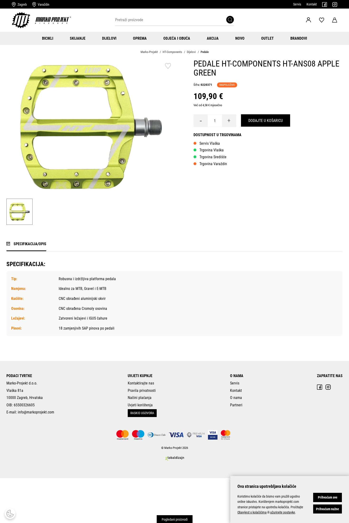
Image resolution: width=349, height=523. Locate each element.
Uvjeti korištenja (140, 405)
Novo (240, 38)
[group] (90, 126)
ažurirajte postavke (282, 512)
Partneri (236, 405)
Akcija (213, 38)
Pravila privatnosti (142, 390)
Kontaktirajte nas (141, 383)
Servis (297, 4)
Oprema (140, 38)
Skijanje (77, 38)
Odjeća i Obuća (176, 38)
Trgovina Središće (212, 157)
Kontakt (312, 4)
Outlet (267, 38)
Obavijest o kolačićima (252, 512)
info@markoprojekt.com (36, 412)
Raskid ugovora (142, 413)
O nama (236, 397)
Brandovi (298, 38)
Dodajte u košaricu (265, 120)
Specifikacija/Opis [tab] (30, 244)
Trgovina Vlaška (211, 150)
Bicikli (47, 38)
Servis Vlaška (209, 143)
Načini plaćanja (139, 397)
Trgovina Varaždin (213, 164)
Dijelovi (109, 38)
